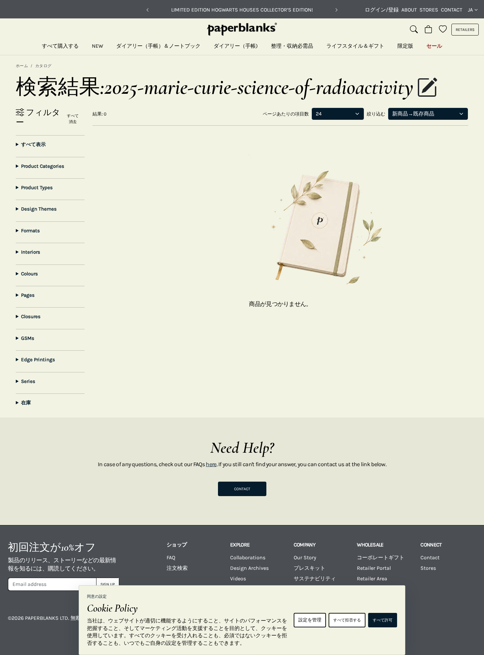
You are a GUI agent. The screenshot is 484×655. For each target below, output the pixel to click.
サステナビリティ (315, 578)
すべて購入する (60, 46)
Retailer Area (372, 578)
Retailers (465, 29)
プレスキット (309, 568)
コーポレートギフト (380, 557)
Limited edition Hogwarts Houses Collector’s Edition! (242, 10)
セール (434, 46)
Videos (238, 578)
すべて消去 (73, 118)
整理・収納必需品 (292, 46)
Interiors (30, 252)
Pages (28, 295)
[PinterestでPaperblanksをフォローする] (465, 622)
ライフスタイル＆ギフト (355, 46)
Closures (30, 316)
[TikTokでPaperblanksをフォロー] (413, 622)
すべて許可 (382, 620)
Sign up (107, 584)
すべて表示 (33, 144)
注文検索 (177, 568)
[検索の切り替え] (414, 29)
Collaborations (247, 557)
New (97, 46)
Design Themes (39, 209)
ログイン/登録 (382, 10)
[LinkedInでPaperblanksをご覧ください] (439, 622)
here (211, 464)
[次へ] (336, 10)
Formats (30, 231)
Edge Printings (38, 360)
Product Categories (42, 166)
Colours (29, 274)
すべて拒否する (347, 620)
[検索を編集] (427, 88)
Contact (451, 10)
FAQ (171, 557)
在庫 (26, 403)
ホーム (22, 65)
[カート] (428, 29)
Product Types (37, 187)
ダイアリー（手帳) (236, 46)
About (409, 10)
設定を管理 (309, 619)
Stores (428, 10)
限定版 (405, 46)
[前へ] (147, 10)
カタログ (43, 65)
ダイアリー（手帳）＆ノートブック (158, 46)
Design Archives (249, 568)
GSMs (27, 338)
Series (28, 381)
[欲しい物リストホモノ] (443, 29)
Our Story (305, 557)
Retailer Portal (374, 568)
